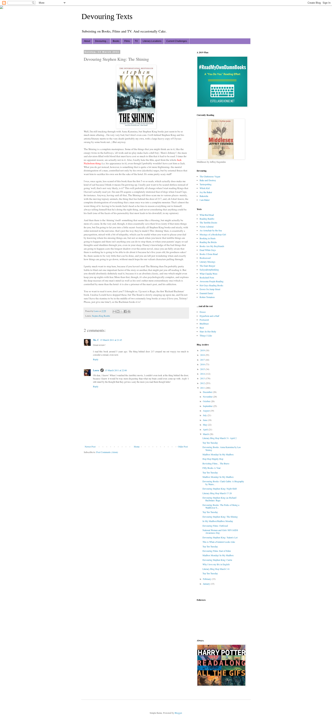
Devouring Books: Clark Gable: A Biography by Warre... (223, 482)
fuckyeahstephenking (209, 269)
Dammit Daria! (206, 293)
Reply (95, 359)
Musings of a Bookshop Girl (213, 234)
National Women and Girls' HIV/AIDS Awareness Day (220, 531)
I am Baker (205, 199)
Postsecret (204, 319)
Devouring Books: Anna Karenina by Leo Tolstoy (222, 448)
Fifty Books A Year (212, 467)
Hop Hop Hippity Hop (213, 458)
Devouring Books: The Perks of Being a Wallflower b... (221, 506)
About (87, 41)
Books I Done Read (209, 254)
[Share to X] (122, 311)
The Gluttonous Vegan (210, 176)
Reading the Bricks (208, 242)
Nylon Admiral (206, 226)
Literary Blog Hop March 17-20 (217, 493)
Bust (202, 327)
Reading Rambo (207, 218)
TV (136, 41)
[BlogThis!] (118, 311)
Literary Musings (207, 261)
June (205, 420)
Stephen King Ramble (101, 316)
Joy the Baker (206, 192)
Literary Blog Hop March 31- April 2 (220, 438)
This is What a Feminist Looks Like (219, 541)
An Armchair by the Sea (211, 230)
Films (127, 41)
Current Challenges (176, 41)
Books (116, 41)
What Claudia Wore (208, 273)
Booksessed (205, 257)
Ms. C (96, 340)
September (208, 405)
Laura (96, 370)
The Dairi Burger (207, 265)
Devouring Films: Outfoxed (215, 525)
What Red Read (207, 214)
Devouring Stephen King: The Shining (220, 516)
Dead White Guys (208, 249)
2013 (202, 378)
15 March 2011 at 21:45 (111, 339)
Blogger (178, 712)
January (207, 583)
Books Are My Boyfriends (212, 246)
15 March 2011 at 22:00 (116, 370)
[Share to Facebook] (125, 311)
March (206, 434)
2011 (202, 387)
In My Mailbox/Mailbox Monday (218, 521)
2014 (202, 373)
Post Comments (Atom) (107, 452)
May (205, 424)
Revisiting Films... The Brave (216, 463)
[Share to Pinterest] (129, 311)
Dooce (203, 311)
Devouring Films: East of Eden (217, 550)
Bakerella (204, 196)
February (207, 578)
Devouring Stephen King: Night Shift (220, 488)
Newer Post (90, 446)
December (208, 391)
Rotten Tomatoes (207, 297)
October (207, 401)
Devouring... (101, 41)
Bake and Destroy (208, 180)
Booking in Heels (208, 238)
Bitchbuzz (204, 323)
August (206, 410)
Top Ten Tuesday (210, 442)
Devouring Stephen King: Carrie (217, 559)
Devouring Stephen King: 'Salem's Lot (220, 537)
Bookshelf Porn (207, 277)
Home (136, 446)
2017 (202, 359)
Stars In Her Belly (208, 331)
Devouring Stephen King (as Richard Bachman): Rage (219, 499)
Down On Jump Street (210, 289)
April (205, 429)
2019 (202, 350)
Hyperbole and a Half (209, 315)
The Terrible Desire (208, 222)
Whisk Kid (205, 188)
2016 (202, 364)
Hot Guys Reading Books (211, 285)
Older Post (183, 446)
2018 (202, 354)
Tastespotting (206, 184)
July (205, 415)
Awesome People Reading (211, 281)
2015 (202, 369)
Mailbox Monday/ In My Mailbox (218, 454)
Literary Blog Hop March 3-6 (216, 568)
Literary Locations (152, 41)
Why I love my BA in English (216, 564)
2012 (202, 383)
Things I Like (206, 335)
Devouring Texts (107, 16)
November (208, 396)
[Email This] (114, 311)
